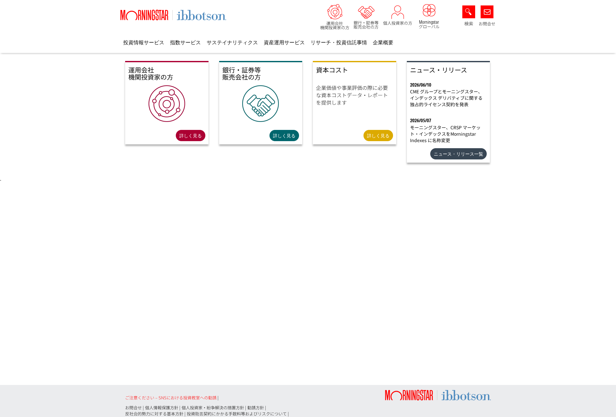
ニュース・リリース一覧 (458, 154)
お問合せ (487, 23)
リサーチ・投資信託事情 (339, 42)
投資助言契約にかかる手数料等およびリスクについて (237, 414)
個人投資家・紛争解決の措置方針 (213, 407)
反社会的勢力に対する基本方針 (154, 414)
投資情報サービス (143, 42)
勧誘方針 (255, 407)
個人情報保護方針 (161, 407)
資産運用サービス (284, 42)
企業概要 (383, 42)
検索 (468, 23)
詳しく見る (190, 136)
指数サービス (185, 42)
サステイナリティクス (232, 42)
